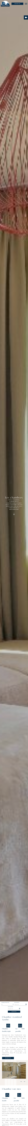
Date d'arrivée (16, 1002)
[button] (21, 1081)
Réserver (17, 3)
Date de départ (10, 1006)
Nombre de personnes (5, 1002)
